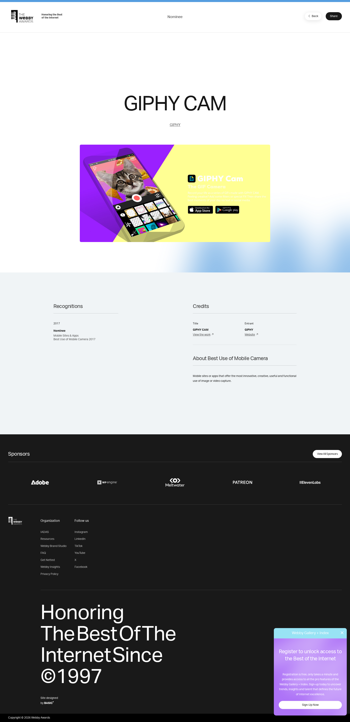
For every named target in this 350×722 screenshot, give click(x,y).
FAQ (43, 553)
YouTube (80, 553)
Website (250, 334)
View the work (201, 334)
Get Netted (48, 560)
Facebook (81, 567)
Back (315, 16)
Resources (47, 539)
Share (334, 16)
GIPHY (175, 125)
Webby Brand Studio (53, 546)
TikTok (78, 546)
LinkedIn (80, 539)
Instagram (81, 532)
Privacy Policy (49, 574)
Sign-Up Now (310, 705)
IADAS (45, 532)
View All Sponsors (327, 454)
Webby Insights (50, 567)
